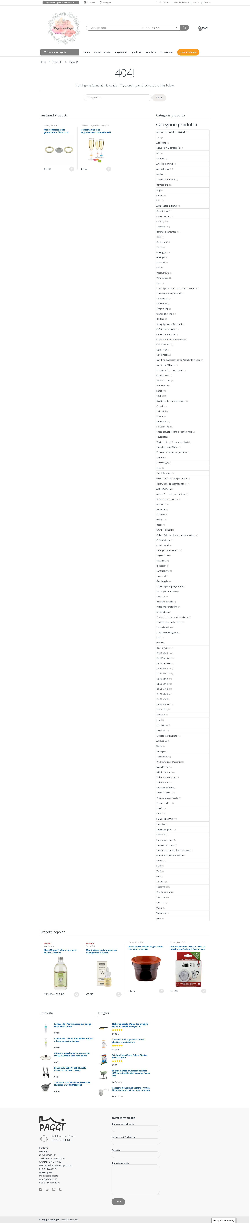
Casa (158, 200)
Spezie (159, 860)
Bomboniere (162, 184)
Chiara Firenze (162, 216)
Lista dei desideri (181, 2)
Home (87, 52)
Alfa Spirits (161, 142)
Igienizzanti (161, 565)
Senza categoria (163, 829)
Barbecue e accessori (166, 499)
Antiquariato (162, 740)
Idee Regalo (161, 647)
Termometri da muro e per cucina (172, 452)
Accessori (160, 226)
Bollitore (160, 319)
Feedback (151, 52)
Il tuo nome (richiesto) (123, 1124)
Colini (158, 237)
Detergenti (161, 560)
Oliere (159, 267)
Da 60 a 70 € (162, 688)
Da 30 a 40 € (162, 673)
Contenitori (161, 242)
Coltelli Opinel (162, 545)
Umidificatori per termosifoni (169, 855)
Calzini (159, 195)
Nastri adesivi (162, 612)
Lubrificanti (161, 576)
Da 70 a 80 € (162, 694)
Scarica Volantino (188, 52)
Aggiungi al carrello (71, 169)
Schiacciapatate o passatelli (169, 293)
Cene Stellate (162, 211)
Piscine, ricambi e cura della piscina (172, 617)
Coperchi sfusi (162, 375)
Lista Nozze (167, 52)
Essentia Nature (163, 803)
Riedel (159, 808)
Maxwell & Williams (165, 365)
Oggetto (116, 1150)
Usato (159, 746)
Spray (158, 865)
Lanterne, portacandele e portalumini (173, 850)
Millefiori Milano (163, 772)
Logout (207, 2)
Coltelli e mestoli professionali (170, 339)
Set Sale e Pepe (163, 426)
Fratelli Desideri (163, 473)
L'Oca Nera (161, 725)
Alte (158, 153)
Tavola (159, 395)
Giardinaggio (162, 581)
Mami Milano (162, 767)
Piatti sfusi (161, 411)
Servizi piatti (161, 421)
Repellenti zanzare (164, 601)
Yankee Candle (163, 792)
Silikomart (161, 834)
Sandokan (161, 824)
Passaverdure (162, 272)
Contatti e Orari (102, 52)
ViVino (159, 907)
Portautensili (162, 278)
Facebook (91, 2)
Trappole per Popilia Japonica (169, 586)
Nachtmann (161, 756)
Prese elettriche (163, 627)
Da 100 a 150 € (163, 658)
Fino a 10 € (54, 125)
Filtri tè (159, 247)
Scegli (76, 994)
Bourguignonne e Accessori (169, 324)
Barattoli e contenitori (166, 231)
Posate (159, 416)
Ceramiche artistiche (165, 334)
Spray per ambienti (164, 787)
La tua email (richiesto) (124, 1137)
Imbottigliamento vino (166, 591)
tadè (158, 876)
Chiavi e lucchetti (164, 529)
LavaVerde (161, 730)
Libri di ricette (162, 354)
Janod (159, 720)
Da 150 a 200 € (163, 663)
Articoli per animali (164, 163)
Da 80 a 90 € (162, 699)
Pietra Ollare (162, 385)
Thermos (160, 457)
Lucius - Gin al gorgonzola (168, 147)
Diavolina (160, 514)
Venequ (159, 902)
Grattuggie (161, 252)
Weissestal (161, 913)
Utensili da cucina (164, 313)
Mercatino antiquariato (166, 735)
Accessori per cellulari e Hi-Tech (170, 132)
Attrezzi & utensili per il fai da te (170, 494)
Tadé (158, 871)
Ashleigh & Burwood (165, 179)
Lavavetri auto (163, 570)
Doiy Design (162, 462)
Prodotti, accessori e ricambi (169, 622)
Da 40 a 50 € (162, 678)
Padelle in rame (163, 380)
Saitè (158, 813)
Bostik (159, 524)
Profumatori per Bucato (167, 798)
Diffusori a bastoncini (166, 777)
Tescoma (160, 886)
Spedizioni (136, 52)
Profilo (196, 2)
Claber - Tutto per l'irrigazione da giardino (175, 535)
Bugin (159, 190)
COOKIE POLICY (163, 2)
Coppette (160, 406)
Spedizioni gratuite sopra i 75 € (61, 2)
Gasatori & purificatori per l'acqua (171, 478)
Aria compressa (163, 488)
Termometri (162, 303)
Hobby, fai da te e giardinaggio (170, 483)
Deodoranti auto (164, 892)
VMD (158, 637)
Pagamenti (121, 52)
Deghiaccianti (162, 555)
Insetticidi (160, 596)
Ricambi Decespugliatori (167, 632)
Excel (158, 468)
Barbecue (160, 509)
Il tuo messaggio (120, 1163)
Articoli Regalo (163, 169)
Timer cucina (162, 308)
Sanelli (159, 390)
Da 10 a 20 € (162, 653)
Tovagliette (161, 436)
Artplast (159, 174)
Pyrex (158, 283)
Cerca (159, 97)
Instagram (107, 2)
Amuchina (161, 158)
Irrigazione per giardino (167, 606)
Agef (158, 137)
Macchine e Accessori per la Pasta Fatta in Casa (178, 360)
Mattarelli (160, 262)
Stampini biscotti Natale (167, 447)
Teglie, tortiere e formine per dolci (172, 442)
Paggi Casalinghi (50, 1219)
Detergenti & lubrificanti (167, 550)
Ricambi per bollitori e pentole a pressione (175, 288)
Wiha (158, 918)
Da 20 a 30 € (162, 668)
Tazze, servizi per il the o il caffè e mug (174, 431)
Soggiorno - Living (164, 840)
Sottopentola (162, 298)
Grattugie (160, 257)
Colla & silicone (163, 540)
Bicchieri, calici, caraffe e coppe (93, 125)
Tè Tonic (160, 881)
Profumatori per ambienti (168, 761)
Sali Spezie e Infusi (164, 818)
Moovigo (160, 751)
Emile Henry (161, 349)
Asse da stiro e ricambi (166, 205)
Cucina (46, 125)
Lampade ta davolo (165, 845)
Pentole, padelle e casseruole (169, 370)
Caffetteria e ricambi (165, 329)
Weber (159, 519)
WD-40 (159, 642)
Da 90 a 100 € (162, 704)
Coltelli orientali (163, 344)
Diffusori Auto (162, 782)
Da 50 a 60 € (162, 683)
